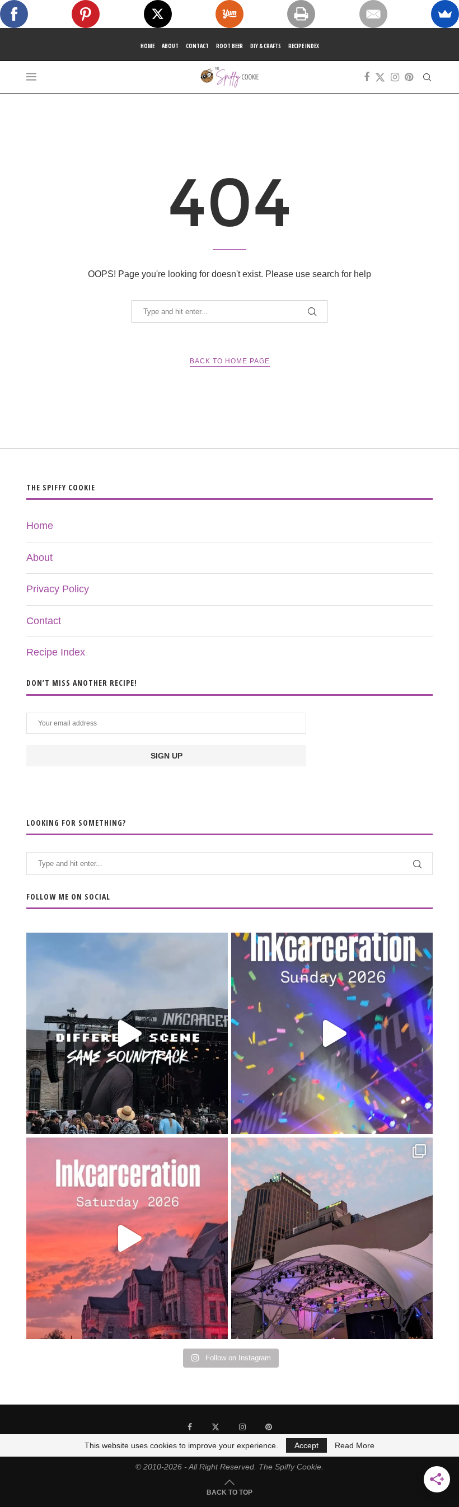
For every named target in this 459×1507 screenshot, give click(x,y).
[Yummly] (229, 14)
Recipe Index (303, 46)
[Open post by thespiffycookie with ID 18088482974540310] (127, 1033)
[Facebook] (366, 77)
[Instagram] (395, 77)
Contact (197, 46)
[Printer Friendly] (301, 14)
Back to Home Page (230, 361)
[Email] (373, 14)
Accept (306, 1445)
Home (147, 46)
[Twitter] (380, 77)
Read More (354, 1445)
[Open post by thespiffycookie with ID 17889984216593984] (332, 1238)
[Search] (427, 77)
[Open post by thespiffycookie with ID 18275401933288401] (127, 1238)
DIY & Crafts (265, 46)
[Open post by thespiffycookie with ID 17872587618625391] (332, 1033)
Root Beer (229, 46)
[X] (158, 14)
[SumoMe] (445, 14)
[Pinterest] (409, 77)
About (170, 46)
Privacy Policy (57, 589)
